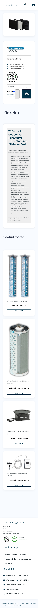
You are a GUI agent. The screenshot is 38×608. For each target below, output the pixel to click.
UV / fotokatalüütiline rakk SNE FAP (17, 301)
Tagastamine (8, 563)
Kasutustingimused (24, 559)
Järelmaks (23, 555)
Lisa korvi (26, 94)
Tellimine (7, 555)
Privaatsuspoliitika (10, 559)
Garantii (14, 555)
